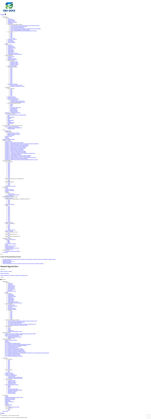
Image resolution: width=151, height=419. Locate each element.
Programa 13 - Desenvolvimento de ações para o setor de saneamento (18, 155)
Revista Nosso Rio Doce (9, 190)
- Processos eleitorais (11, 42)
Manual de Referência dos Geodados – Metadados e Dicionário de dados (14, 275)
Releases (6, 191)
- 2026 (11, 32)
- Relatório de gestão (14, 62)
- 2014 (11, 80)
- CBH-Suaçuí (10, 48)
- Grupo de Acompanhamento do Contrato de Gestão (20, 29)
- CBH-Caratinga (11, 49)
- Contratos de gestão (14, 61)
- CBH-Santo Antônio (12, 47)
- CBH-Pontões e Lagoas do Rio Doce (15, 54)
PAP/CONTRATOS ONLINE (13, 132)
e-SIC (9, 119)
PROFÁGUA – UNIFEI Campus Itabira (12, 112)
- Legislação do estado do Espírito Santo (17, 102)
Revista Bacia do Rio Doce (10, 398)
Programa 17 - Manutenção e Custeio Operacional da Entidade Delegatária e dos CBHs (21, 159)
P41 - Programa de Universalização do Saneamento (14, 349)
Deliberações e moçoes (12, 291)
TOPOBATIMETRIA (7, 262)
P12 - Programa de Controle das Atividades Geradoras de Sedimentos (18, 344)
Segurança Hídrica (8, 136)
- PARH (11, 105)
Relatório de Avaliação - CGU (8, 261)
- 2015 (11, 79)
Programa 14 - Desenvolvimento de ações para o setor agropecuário (17, 156)
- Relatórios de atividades (12, 22)
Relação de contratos (9, 230)
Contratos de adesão (9, 222)
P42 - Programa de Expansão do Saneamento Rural (14, 350)
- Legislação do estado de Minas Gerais (17, 101)
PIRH (9, 241)
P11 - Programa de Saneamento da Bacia (12, 343)
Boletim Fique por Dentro (10, 399)
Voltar (2, 277)
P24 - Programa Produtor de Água (11, 347)
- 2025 (11, 33)
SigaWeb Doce (8, 130)
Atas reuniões (10, 290)
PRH (8, 240)
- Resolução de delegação (12, 59)
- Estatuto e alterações (12, 58)
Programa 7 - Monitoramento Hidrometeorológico (14, 148)
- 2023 (11, 36)
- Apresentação (10, 19)
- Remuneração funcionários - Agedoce (17, 86)
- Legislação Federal (13, 99)
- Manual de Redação (14, 110)
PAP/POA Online (11, 135)
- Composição (10, 23)
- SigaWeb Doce (11, 330)
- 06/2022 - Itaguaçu (11, 229)
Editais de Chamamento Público (9, 139)
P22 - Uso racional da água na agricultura (13, 346)
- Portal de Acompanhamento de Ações (15, 331)
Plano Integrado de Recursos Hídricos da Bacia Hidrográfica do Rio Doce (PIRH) (20, 333)
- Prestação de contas (14, 64)
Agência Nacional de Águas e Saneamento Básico (17, 114)
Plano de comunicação (9, 195)
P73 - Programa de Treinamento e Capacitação (13, 356)
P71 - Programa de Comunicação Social (12, 353)
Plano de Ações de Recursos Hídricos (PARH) (14, 334)
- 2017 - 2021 (12, 38)
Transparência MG (11, 122)
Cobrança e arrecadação (12, 97)
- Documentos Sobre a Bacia (15, 107)
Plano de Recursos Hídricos (10, 239)
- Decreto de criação (11, 20)
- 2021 (11, 73)
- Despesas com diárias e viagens (16, 85)
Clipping (6, 403)
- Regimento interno (11, 21)
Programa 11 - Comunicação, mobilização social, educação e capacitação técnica (20, 153)
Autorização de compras (9, 204)
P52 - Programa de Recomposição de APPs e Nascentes (15, 351)
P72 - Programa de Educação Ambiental (12, 354)
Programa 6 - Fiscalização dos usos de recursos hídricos (15, 147)
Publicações (7, 138)
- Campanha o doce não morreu (13, 194)
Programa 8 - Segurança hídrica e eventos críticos (14, 150)
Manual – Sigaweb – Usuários (6, 271)
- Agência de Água (11, 56)
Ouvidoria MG (10, 123)
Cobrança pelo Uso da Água (10, 245)
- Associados (10, 57)
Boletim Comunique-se (9, 401)
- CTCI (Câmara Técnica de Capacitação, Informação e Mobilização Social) (22, 324)
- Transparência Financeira (12, 84)
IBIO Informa (7, 400)
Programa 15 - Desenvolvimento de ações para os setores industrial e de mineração (20, 157)
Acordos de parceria (9, 197)
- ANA (9, 327)
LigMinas (9, 121)
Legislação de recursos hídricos (13, 98)
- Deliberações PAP (11, 128)
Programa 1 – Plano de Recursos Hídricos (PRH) (14, 142)
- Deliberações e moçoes (12, 39)
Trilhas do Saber (11, 120)
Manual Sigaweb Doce (7, 260)
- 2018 (11, 76)
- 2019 (11, 75)
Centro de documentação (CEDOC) (12, 384)
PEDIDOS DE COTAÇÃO (10, 186)
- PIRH (11, 104)
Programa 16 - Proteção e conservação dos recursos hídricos (16, 158)
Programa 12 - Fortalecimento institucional (13, 154)
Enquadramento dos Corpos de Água (12, 247)
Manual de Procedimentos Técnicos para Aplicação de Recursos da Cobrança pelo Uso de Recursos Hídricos (23, 263)
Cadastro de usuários (11, 96)
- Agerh (9, 328)
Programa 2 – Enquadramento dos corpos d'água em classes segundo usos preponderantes (22, 143)
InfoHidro (9, 118)
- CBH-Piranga (10, 45)
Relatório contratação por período (14, 134)
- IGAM (9, 329)
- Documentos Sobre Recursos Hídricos (14, 109)
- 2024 (11, 35)
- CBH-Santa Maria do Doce (13, 53)
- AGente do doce (11, 193)
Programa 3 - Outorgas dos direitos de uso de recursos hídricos (16, 144)
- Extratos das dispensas (12, 65)
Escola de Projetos (8, 141)
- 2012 (11, 82)
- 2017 (11, 77)
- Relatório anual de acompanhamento (15, 127)
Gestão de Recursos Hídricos (10, 243)
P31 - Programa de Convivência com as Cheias (14, 348)
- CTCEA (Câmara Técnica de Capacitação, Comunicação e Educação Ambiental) (25, 28)
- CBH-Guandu (10, 52)
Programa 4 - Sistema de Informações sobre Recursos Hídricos (16, 145)
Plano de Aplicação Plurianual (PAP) (12, 126)
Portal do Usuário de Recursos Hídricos (12, 251)
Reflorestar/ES (8, 342)
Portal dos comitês (11, 117)
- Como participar (11, 41)
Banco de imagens (8, 404)
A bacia (6, 43)
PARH (9, 242)
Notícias (6, 188)
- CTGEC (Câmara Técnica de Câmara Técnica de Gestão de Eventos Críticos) (24, 25)
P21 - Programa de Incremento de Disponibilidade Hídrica (16, 345)
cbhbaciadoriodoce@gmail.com (33, 417)
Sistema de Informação (9, 246)
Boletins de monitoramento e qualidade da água (14, 397)
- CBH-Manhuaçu (11, 51)
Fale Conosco (5, 252)
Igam (8, 115)
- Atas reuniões (10, 40)
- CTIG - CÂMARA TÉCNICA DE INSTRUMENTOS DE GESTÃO (23, 30)
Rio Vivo (7, 137)
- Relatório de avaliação (14, 63)
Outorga (6, 244)
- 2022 (11, 37)
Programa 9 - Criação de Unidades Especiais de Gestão (15, 151)
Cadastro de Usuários (9, 249)
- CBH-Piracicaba (11, 46)
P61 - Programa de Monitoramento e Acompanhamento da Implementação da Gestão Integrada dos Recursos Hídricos (27, 352)
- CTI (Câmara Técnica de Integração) (17, 27)
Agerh (9, 124)
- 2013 (11, 81)
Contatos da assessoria (9, 189)
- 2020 (11, 74)
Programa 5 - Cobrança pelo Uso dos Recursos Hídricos (15, 146)
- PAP (11, 106)
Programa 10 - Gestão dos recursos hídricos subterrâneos (15, 152)
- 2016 (11, 78)
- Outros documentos (14, 111)
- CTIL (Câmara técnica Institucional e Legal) (18, 26)
